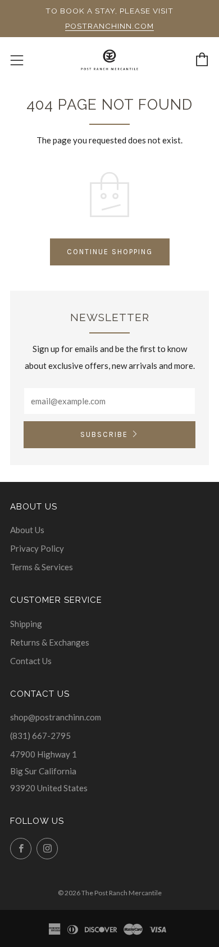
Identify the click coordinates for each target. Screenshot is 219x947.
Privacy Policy (37, 548)
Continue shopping (110, 251)
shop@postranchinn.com (55, 717)
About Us (27, 530)
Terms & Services (41, 567)
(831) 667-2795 (40, 735)
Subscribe (104, 434)
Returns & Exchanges (49, 642)
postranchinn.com (109, 25)
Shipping (26, 624)
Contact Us (31, 661)
